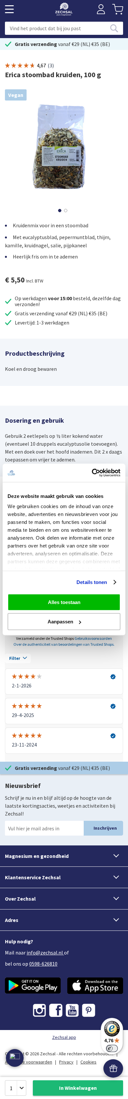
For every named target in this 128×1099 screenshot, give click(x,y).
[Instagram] (39, 1010)
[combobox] (64, 28)
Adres (11, 920)
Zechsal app (64, 1037)
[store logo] (64, 9)
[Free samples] (113, 1068)
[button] (61, 210)
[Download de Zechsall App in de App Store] (95, 985)
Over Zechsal (20, 898)
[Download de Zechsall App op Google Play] (33, 985)
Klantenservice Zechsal (33, 877)
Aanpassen (60, 621)
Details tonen (91, 582)
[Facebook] (55, 1010)
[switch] (112, 1048)
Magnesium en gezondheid (37, 856)
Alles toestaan (64, 602)
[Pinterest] (88, 1010)
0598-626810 (43, 963)
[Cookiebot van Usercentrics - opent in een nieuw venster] (92, 473)
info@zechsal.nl (45, 952)
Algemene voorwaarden (28, 1062)
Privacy (66, 1062)
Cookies (88, 1062)
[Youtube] (72, 1010)
